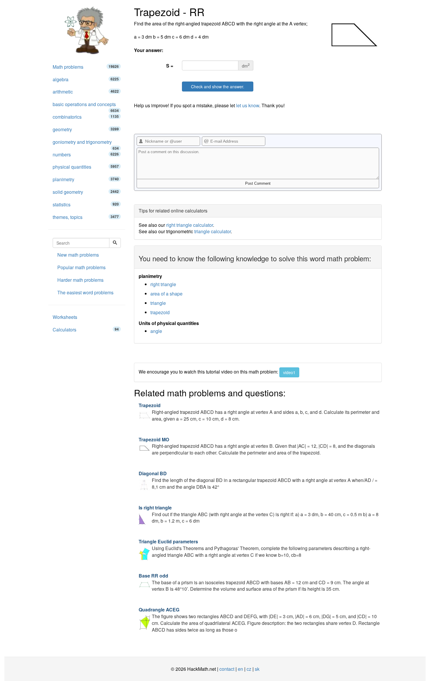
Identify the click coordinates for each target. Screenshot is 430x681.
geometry (86, 129)
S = (169, 65)
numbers (86, 154)
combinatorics (86, 116)
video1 (289, 372)
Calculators (86, 329)
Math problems (86, 66)
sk (257, 669)
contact (226, 669)
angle (156, 331)
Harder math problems (80, 279)
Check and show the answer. (217, 86)
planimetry (86, 179)
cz (249, 669)
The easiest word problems (85, 292)
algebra (86, 79)
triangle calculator (212, 231)
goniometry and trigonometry (86, 143)
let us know (247, 105)
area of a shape (166, 293)
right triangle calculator (189, 225)
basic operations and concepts (86, 106)
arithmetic (86, 91)
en (240, 669)
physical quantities (86, 166)
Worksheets (65, 317)
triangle (158, 303)
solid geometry (86, 192)
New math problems (78, 254)
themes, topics (86, 217)
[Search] (115, 243)
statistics (86, 204)
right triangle (163, 284)
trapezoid (160, 312)
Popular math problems (81, 267)
